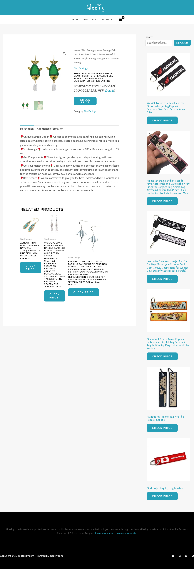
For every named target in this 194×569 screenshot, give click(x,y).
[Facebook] (186, 556)
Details (109, 90)
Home (75, 19)
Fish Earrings (88, 50)
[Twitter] (193, 556)
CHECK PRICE (85, 101)
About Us (107, 19)
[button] (64, 53)
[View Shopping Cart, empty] (121, 20)
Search (182, 42)
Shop (85, 19)
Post (95, 19)
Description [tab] (27, 128)
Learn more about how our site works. (116, 533)
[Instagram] (180, 556)
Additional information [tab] (50, 128)
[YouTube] (173, 556)
